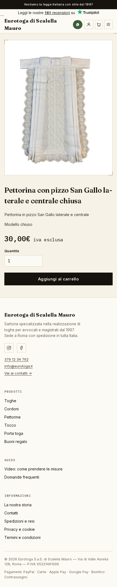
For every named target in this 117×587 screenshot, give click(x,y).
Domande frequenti (21, 477)
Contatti (11, 513)
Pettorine (12, 417)
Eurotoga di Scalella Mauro (30, 24)
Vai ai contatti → (18, 373)
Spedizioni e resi (19, 521)
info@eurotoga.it (18, 366)
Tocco (10, 425)
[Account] (88, 24)
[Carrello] (99, 24)
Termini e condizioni (22, 537)
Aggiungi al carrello (58, 279)
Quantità (11, 251)
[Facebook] (21, 347)
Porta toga (13, 433)
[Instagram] (9, 347)
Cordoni (11, 409)
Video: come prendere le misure (33, 469)
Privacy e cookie (19, 529)
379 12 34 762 (16, 359)
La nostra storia (18, 504)
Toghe (10, 400)
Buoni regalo (15, 441)
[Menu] (108, 24)
